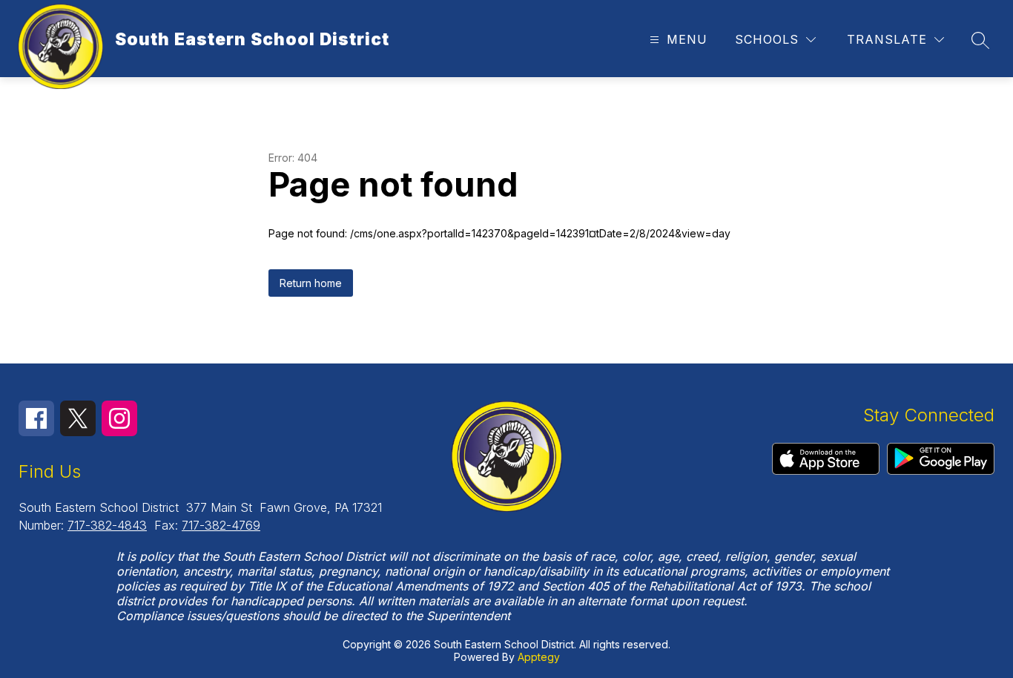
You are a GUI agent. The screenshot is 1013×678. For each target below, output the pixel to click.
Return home (311, 283)
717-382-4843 (107, 525)
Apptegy (539, 657)
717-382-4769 (221, 525)
